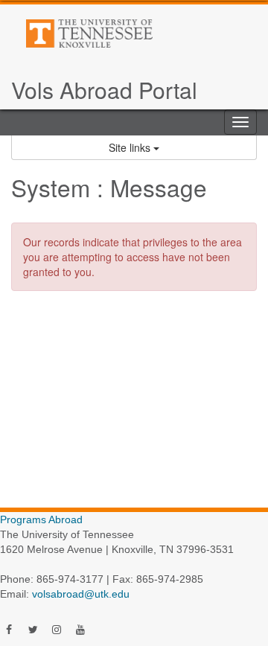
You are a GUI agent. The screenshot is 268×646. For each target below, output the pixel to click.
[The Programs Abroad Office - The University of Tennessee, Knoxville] (121, 33)
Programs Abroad (41, 519)
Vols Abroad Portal (104, 90)
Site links (131, 147)
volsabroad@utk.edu (81, 594)
